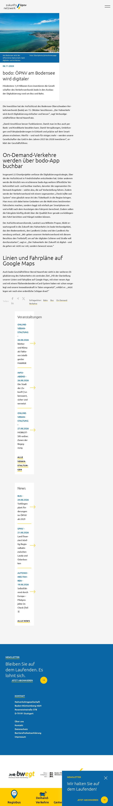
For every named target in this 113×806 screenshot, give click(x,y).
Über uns (19, 721)
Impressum (20, 736)
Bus (52, 300)
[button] (12, 298)
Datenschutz (21, 728)
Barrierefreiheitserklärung (28, 732)
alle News (24, 621)
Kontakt (19, 725)
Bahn (45, 300)
